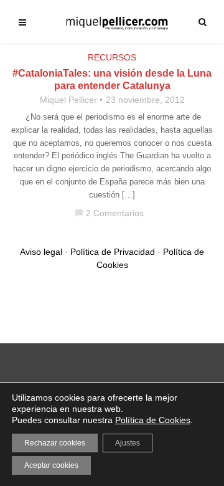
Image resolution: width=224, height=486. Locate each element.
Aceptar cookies (51, 465)
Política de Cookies (152, 420)
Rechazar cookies (54, 443)
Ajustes (127, 443)
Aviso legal (41, 252)
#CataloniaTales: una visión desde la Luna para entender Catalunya (112, 79)
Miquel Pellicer (68, 99)
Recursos (112, 57)
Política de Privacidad (112, 252)
